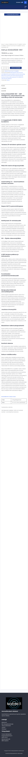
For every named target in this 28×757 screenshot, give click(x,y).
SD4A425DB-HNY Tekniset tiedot (8, 396)
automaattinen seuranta (14, 74)
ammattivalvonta (5, 74)
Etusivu (2, 44)
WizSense (10, 78)
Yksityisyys (4, 729)
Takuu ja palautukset (6, 725)
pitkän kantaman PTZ (13, 77)
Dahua (8, 80)
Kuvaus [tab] (3, 85)
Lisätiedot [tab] (3, 88)
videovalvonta (4, 78)
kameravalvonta (19, 75)
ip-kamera (8, 75)
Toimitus (3, 727)
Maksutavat (4, 722)
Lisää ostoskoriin (15, 68)
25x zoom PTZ (20, 72)
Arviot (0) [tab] (3, 90)
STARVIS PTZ (20, 77)
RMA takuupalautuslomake (7, 724)
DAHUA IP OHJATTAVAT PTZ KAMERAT (14, 45)
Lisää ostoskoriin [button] (6, 444)
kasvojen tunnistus (5, 77)
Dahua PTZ (3, 75)
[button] (26, 7)
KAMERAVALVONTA (13, 44)
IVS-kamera (13, 75)
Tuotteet (6, 44)
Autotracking (22, 74)
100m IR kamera (13, 72)
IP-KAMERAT (19, 44)
